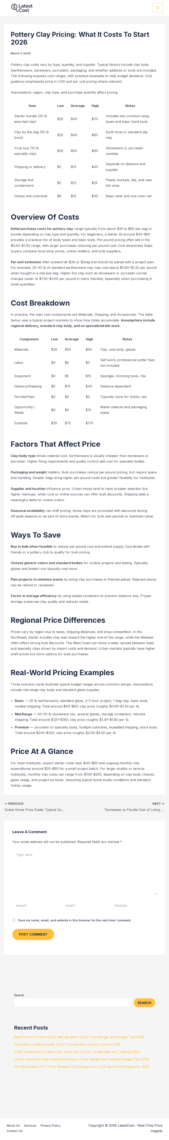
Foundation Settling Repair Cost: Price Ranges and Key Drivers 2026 (67, 1044)
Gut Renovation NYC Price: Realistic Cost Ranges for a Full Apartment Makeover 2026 (81, 1067)
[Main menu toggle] (157, 8)
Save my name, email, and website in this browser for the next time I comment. (74, 920)
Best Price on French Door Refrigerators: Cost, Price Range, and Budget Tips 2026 (79, 1037)
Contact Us (15, 1131)
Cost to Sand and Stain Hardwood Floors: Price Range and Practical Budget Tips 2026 (81, 1059)
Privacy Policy (50, 1125)
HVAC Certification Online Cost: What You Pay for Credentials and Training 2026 (77, 1052)
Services (30, 1125)
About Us (13, 1125)
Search (19, 995)
